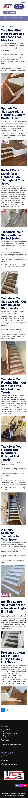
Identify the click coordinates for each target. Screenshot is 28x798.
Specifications (7, 756)
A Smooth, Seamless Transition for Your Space (10, 534)
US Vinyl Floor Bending (7, 26)
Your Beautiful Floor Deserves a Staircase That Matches (12, 35)
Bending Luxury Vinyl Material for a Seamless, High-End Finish (13, 606)
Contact (5, 760)
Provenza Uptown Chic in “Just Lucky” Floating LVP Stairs (13, 657)
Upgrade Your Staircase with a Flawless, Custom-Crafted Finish (14, 113)
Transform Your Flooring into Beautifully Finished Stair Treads (12, 453)
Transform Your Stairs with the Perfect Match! (12, 235)
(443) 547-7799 (19, 2)
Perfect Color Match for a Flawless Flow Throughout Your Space (12, 177)
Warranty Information (10, 764)
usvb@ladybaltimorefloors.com (13, 744)
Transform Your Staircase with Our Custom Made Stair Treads (13, 303)
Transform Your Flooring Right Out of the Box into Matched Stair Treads (13, 386)
